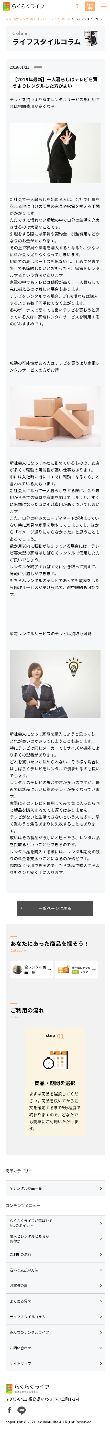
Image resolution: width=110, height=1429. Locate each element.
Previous (19, 1080)
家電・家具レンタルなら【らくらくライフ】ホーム (38, 19)
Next (90, 1080)
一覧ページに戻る (55, 908)
